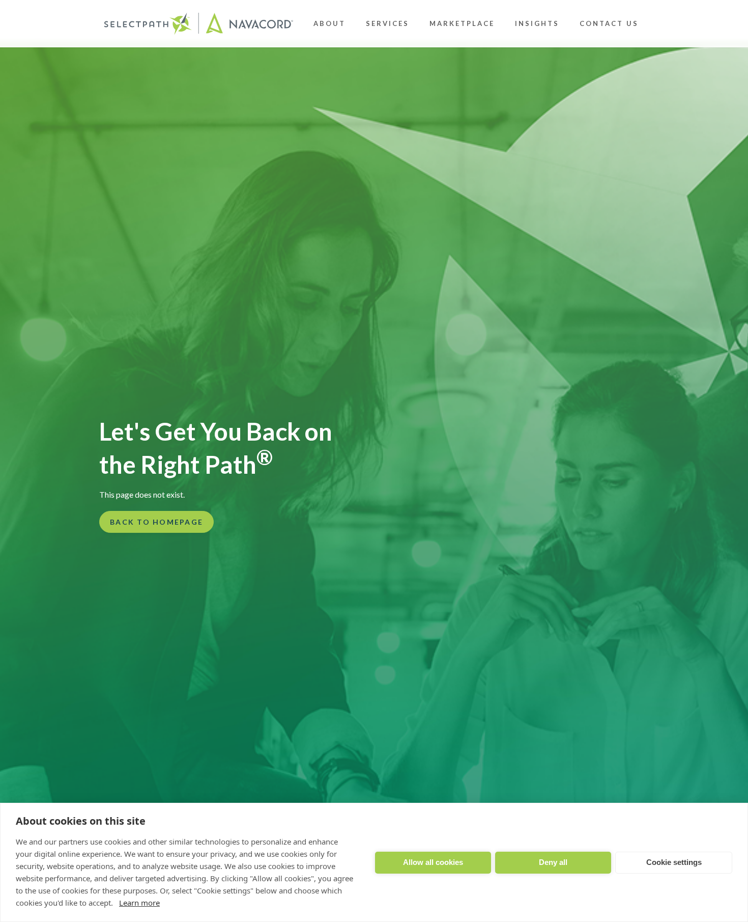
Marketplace (462, 23)
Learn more (139, 903)
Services (387, 23)
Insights (537, 23)
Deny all (553, 862)
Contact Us (609, 23)
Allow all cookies (433, 862)
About (329, 23)
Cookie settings (674, 862)
